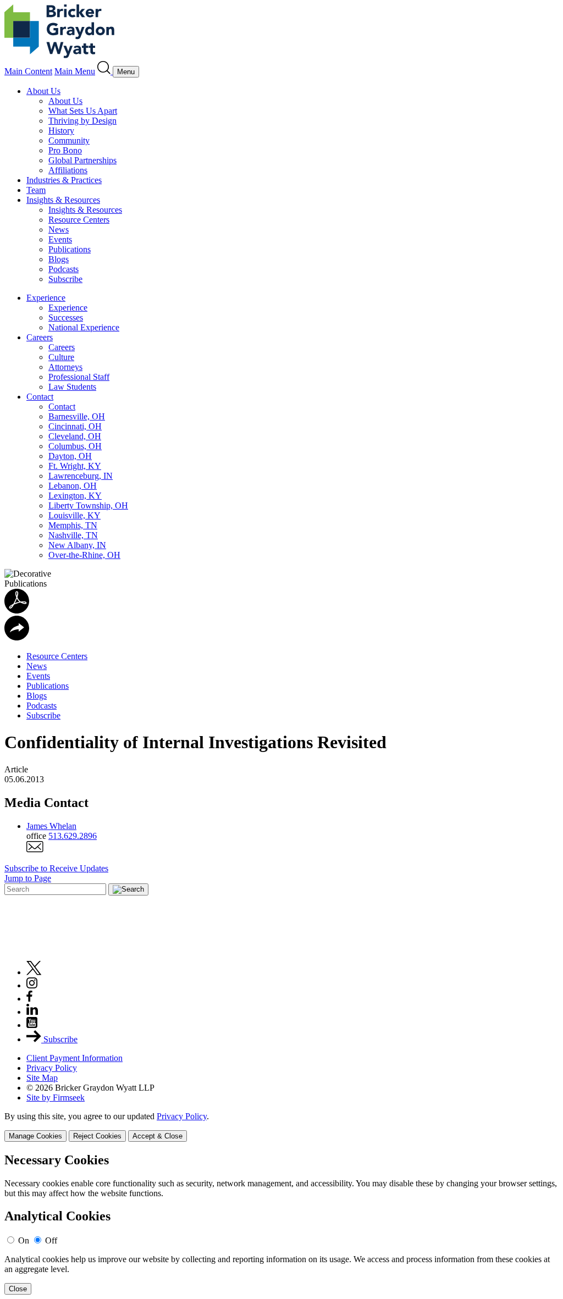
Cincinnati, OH (75, 426)
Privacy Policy (51, 1068)
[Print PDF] (16, 610)
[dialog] (281, 1127)
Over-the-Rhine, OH (84, 555)
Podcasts (63, 269)
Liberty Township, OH (88, 505)
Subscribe (65, 279)
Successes (65, 317)
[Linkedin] (32, 1011)
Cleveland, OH (74, 436)
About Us (43, 91)
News (58, 229)
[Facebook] (29, 998)
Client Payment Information (74, 1058)
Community (69, 140)
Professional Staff (78, 377)
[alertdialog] (281, 1224)
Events (60, 239)
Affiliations (67, 170)
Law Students (72, 386)
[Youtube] (31, 1025)
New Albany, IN (77, 545)
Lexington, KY (75, 495)
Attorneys (65, 367)
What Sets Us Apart (82, 110)
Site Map (42, 1077)
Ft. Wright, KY (74, 466)
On (23, 1240)
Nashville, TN (73, 535)
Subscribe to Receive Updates (56, 868)
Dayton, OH (70, 456)
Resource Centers (78, 219)
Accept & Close (158, 1136)
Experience (45, 297)
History (61, 130)
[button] (16, 637)
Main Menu (74, 71)
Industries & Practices (64, 180)
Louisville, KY (74, 515)
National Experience (83, 327)
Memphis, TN (72, 525)
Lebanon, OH (72, 485)
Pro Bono (65, 150)
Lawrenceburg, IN (80, 475)
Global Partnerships (82, 160)
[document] (281, 1224)
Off (51, 1240)
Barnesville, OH (76, 416)
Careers (39, 337)
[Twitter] (34, 972)
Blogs (58, 259)
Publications (69, 249)
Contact (39, 396)
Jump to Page (27, 878)
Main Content (28, 71)
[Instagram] (32, 985)
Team (36, 190)
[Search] (105, 71)
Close (18, 1289)
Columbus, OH (75, 446)
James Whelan (51, 826)
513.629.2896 (72, 836)
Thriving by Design (82, 120)
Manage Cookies (35, 1136)
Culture (61, 357)
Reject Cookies (97, 1136)
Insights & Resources (63, 199)
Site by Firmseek (55, 1097)
